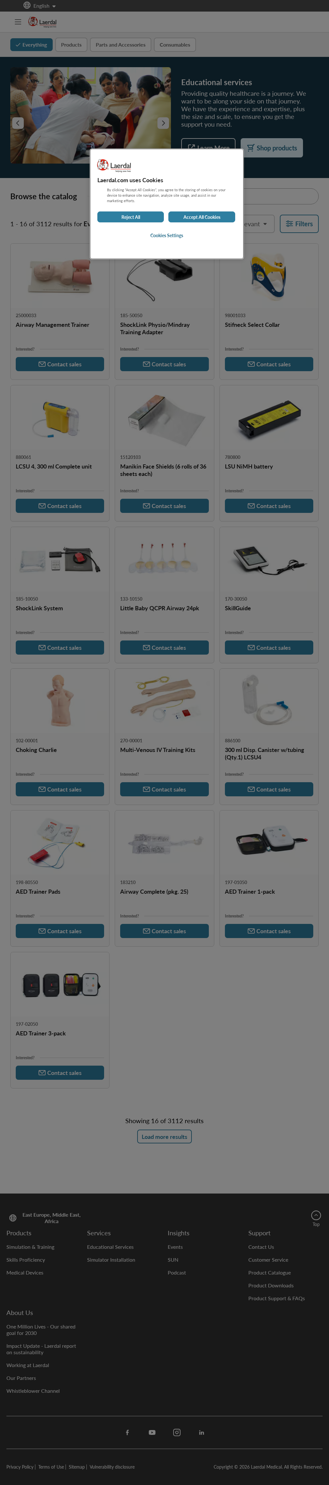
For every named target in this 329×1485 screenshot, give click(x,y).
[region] (167, 203)
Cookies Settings (166, 235)
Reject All (130, 217)
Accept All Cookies (201, 217)
